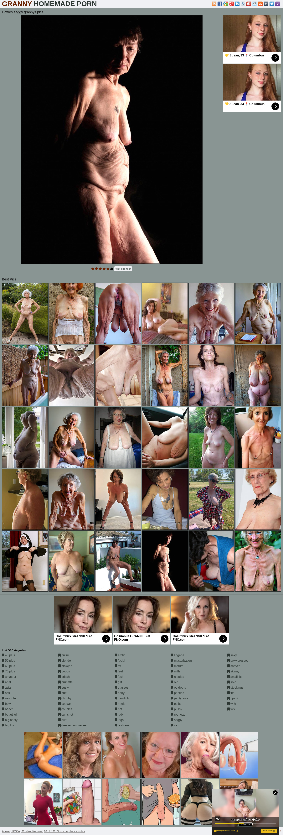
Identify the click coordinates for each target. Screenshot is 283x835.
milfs (176, 671)
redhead (179, 714)
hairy (121, 693)
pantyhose (180, 698)
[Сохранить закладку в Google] (225, 4)
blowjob (66, 666)
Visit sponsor (123, 268)
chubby (66, 698)
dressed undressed (74, 725)
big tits (9, 725)
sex (176, 725)
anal (7, 682)
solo (233, 682)
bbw (7, 703)
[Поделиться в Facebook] (220, 4)
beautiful (10, 714)
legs (120, 720)
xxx (232, 709)
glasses (122, 687)
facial (121, 660)
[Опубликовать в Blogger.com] (214, 4)
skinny (234, 671)
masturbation (182, 660)
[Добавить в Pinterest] (248, 4)
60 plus (9, 666)
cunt (64, 720)
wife (233, 703)
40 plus (9, 655)
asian (8, 687)
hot (119, 709)
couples (66, 709)
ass (7, 693)
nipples (178, 676)
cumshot (67, 714)
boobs (65, 671)
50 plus (9, 660)
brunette (67, 682)
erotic (121, 655)
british (65, 676)
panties (178, 693)
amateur (10, 676)
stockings (236, 687)
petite (177, 703)
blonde (66, 660)
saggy (177, 720)
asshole (10, 698)
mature (178, 666)
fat (119, 666)
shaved (235, 666)
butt (63, 693)
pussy (177, 709)
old (175, 682)
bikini (65, 655)
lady (120, 714)
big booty (11, 720)
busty (65, 687)
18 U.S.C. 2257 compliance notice (64, 831)
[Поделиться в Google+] (231, 4)
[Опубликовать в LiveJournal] (243, 4)
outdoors (179, 687)
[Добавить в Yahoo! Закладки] (277, 4)
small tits (236, 676)
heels (121, 703)
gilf (119, 682)
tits (232, 693)
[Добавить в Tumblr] (266, 4)
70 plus (9, 671)
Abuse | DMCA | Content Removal (22, 831)
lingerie (178, 655)
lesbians (123, 725)
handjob (123, 698)
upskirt (234, 698)
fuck (120, 676)
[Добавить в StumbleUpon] (260, 4)
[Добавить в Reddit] (254, 4)
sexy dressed (239, 660)
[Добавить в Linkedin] (237, 4)
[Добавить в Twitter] (272, 4)
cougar (66, 703)
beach (8, 709)
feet (120, 671)
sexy (233, 655)
